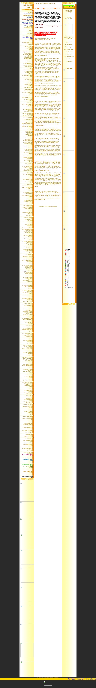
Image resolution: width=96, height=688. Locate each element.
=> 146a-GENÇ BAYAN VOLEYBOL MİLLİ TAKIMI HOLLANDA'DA (28, 326)
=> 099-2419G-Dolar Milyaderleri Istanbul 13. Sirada (27, 227)
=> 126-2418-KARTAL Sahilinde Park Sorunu (29, 275)
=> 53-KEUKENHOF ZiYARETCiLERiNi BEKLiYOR (27, 103)
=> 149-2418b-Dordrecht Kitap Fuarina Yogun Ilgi (27, 334)
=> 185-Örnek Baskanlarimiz (28, 427)
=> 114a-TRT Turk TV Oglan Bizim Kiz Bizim (28, 244)
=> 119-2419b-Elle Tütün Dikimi (27, 256)
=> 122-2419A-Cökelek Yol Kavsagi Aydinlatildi (28, 263)
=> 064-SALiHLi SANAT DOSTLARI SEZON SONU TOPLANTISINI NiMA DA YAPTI (28, 143)
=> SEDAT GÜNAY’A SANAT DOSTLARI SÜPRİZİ (28, 82)
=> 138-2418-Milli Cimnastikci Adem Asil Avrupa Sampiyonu (27, 304)
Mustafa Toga (69, 54)
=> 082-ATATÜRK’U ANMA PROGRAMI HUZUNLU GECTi (28, 193)
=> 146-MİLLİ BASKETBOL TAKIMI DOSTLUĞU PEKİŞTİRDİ (28, 322)
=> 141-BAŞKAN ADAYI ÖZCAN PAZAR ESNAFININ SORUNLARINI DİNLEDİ (28, 311)
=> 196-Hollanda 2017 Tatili (28, 446)
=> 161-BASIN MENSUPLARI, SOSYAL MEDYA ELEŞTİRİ (27, 358)
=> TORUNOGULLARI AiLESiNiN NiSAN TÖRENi (28, 140)
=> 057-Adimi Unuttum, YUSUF (27, 115)
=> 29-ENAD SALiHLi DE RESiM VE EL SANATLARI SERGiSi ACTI (28, 54)
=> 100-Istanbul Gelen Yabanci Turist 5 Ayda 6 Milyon (27, 230)
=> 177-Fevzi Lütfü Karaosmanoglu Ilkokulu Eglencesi (28, 399)
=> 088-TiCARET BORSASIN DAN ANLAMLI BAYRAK (27, 208)
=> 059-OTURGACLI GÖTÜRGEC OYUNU (29, 132)
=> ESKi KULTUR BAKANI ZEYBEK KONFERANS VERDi (27, 137)
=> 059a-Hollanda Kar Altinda (28, 119)
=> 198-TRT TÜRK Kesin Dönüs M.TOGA (28, 450)
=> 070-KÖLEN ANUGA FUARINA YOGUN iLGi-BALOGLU (28, 160)
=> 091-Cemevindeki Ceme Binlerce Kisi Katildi (28, 215)
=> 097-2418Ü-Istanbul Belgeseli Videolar (29, 225)
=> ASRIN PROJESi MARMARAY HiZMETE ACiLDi (27, 173)
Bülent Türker (69, 59)
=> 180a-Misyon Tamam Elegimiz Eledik (28, 409)
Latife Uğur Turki (69, 51)
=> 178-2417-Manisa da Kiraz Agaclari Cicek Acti (27, 402)
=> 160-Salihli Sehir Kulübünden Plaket (29, 355)
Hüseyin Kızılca (68, 61)
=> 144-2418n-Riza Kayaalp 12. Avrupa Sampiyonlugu (28, 317)
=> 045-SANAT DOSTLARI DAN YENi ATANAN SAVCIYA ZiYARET (27, 75)
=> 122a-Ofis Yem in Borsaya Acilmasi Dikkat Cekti (27, 266)
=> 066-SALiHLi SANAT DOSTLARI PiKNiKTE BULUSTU (29, 150)
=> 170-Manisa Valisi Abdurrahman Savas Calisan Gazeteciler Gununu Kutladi (28, 380)
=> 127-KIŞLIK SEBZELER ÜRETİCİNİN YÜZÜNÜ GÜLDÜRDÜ (28, 278)
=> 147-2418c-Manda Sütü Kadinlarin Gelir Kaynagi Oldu (27, 329)
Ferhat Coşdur (68, 46)
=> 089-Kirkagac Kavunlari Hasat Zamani (28, 210)
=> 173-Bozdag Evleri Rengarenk (29, 388)
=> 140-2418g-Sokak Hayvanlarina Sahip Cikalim (28, 308)
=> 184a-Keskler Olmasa (28, 425)
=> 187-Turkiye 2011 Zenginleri (27, 430)
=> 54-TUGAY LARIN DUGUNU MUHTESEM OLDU (27, 123)
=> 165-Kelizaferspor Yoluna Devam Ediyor (28, 367)
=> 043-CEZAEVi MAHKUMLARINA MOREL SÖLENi (28, 69)
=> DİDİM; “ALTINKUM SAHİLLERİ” (29, 49)
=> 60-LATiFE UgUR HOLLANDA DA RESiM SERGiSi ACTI (29, 134)
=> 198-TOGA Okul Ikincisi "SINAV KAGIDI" (28, 453)
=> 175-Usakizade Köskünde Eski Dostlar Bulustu (27, 393)
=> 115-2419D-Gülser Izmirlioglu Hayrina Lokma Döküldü (28, 247)
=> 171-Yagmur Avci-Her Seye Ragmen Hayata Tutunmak (27, 383)
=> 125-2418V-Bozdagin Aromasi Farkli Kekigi (28, 273)
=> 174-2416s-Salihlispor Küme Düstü (28, 391)
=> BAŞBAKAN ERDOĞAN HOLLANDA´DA (28, 110)
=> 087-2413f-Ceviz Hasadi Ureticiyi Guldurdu (28, 206)
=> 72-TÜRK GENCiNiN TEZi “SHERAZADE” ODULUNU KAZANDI (27, 167)
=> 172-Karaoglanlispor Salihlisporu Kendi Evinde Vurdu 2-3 (28, 385)
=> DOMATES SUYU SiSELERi (27, 42)
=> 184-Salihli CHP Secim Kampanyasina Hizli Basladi (28, 424)
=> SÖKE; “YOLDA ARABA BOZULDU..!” (28, 44)
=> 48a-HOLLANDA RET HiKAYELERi (28, 85)
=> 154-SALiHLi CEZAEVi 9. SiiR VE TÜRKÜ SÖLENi (28, 346)
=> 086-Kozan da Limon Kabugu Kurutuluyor (28, 203)
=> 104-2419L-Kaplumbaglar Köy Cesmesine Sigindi (28, 232)
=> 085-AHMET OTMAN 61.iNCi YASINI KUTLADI (28, 201)
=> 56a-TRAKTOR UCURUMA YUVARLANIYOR (27, 114)
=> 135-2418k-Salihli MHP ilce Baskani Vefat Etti (27, 299)
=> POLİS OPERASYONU (28, 121)
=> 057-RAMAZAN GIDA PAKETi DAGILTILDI (28, 107)
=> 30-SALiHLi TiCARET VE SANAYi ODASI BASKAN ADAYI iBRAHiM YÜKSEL (28, 57)
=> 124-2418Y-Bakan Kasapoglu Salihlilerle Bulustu (27, 271)
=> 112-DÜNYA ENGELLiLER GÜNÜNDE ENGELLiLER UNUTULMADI (27, 239)
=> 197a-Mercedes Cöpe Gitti (27, 448)
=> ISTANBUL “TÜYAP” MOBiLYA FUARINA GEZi (28, 87)
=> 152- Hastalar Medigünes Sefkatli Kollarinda (28, 341)
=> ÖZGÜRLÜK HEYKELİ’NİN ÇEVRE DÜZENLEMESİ (27, 51)
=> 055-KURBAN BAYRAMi (28, 111)
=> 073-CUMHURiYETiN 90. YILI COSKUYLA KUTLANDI (28, 170)
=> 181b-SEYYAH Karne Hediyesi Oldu (28, 412)
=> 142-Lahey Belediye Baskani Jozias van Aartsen (28, 314)
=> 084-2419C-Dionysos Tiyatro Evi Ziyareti (28, 198)
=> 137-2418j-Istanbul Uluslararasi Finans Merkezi (28, 301)
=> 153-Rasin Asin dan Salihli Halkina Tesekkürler (28, 343)
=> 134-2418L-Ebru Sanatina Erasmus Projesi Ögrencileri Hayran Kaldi (28, 296)
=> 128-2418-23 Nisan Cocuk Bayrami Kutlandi (27, 281)
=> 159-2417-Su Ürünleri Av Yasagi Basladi (28, 353)
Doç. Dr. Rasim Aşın (69, 56)
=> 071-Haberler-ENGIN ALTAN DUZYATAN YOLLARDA (28, 164)
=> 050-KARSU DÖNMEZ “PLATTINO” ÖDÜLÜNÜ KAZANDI (28, 90)
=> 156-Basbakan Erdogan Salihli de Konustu (28, 350)
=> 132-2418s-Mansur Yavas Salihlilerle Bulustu (27, 291)
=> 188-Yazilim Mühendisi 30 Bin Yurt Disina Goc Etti (28, 432)
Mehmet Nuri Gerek (69, 49)
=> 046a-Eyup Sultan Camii (28, 78)
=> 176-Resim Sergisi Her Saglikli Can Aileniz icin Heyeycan (28, 396)
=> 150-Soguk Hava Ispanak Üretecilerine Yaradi (28, 336)
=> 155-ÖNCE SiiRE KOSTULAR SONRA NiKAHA (27, 348)
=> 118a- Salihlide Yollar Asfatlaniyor (29, 255)
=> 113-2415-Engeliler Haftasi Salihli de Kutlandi (27, 242)
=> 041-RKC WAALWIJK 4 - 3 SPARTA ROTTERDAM (27, 66)
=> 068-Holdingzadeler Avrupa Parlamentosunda (27, 155)
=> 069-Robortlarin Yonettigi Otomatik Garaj (28, 158)
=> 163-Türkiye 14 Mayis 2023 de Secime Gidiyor (27, 362)
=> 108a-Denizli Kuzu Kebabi (28, 234)
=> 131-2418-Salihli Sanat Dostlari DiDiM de (28, 288)
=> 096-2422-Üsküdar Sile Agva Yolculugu (28, 220)
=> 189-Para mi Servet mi (28, 436)
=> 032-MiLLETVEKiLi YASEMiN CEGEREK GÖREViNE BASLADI (29, 61)
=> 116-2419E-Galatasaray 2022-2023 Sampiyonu (28, 250)
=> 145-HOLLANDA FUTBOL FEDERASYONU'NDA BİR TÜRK (27, 319)
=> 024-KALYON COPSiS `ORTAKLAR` (28, 47)
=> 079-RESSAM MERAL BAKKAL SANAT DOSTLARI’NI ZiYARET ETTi (27, 185)
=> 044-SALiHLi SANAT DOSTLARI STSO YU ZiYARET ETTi (29, 72)
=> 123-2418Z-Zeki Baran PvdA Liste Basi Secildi (28, 268)
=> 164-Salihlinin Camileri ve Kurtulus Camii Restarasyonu (27, 365)
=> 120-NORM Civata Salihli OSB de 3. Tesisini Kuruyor (28, 259)
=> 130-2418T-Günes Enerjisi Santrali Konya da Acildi (27, 286)
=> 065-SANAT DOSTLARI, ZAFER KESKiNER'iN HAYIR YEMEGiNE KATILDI (28, 147)
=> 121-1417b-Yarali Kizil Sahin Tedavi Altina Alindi (27, 261)
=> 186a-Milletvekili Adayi (28, 428)
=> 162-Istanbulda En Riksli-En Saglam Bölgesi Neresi (27, 360)
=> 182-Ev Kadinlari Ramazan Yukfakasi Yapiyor (27, 417)
